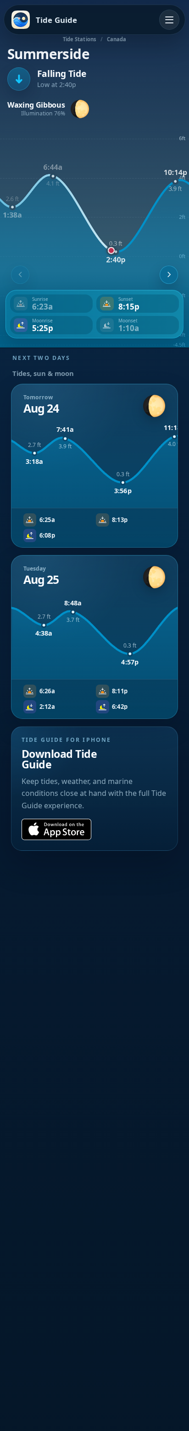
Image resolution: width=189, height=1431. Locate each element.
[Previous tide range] (20, 275)
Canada (117, 39)
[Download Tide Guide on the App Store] (56, 829)
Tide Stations (79, 39)
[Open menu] (169, 20)
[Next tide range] (169, 275)
